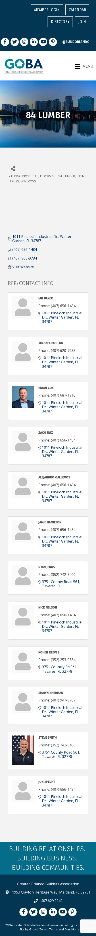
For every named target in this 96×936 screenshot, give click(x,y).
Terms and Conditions (64, 929)
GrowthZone (37, 929)
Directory (60, 21)
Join (82, 21)
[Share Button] (13, 168)
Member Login (47, 9)
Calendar (77, 9)
